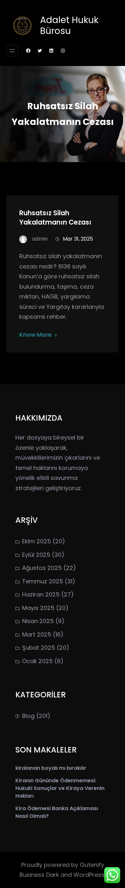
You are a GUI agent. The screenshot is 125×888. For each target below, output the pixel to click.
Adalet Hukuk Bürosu (69, 25)
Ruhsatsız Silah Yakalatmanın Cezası (55, 217)
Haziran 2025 (41, 594)
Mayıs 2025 (38, 608)
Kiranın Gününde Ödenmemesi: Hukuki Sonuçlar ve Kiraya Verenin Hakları (59, 788)
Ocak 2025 (37, 661)
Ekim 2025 (36, 541)
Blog (28, 716)
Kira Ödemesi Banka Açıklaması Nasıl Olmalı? (56, 812)
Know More (35, 335)
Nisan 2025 (38, 621)
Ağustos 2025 (42, 568)
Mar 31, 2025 (78, 239)
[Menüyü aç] (12, 50)
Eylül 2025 (36, 555)
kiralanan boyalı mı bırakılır (50, 768)
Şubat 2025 (38, 648)
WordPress (88, 875)
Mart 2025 (36, 634)
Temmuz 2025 (42, 581)
